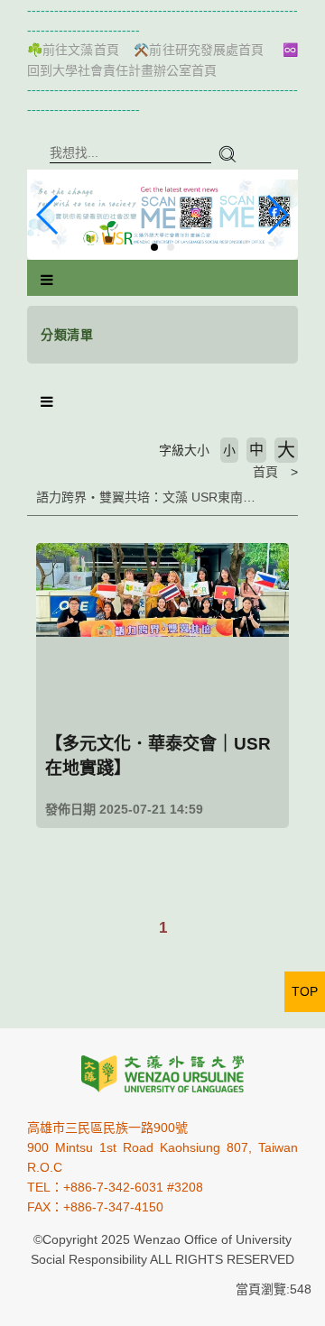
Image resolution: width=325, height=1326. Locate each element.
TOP (305, 991)
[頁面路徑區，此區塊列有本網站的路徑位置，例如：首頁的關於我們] (31, 472)
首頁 (265, 472)
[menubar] (47, 280)
